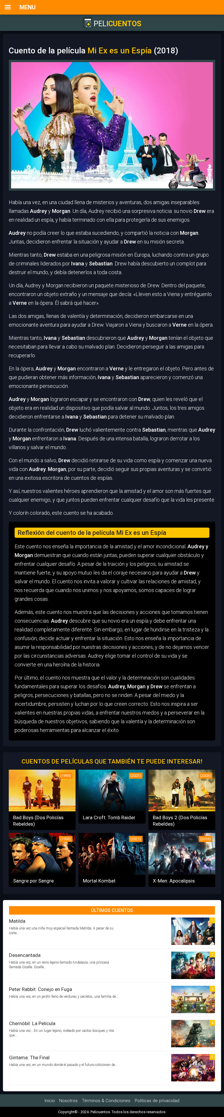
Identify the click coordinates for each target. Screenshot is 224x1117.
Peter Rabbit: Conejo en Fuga (40, 989)
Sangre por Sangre (33, 881)
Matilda (17, 921)
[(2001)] (111, 809)
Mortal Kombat (99, 881)
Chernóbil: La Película (32, 1023)
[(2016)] (181, 873)
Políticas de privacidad (157, 1100)
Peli (116, 24)
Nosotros (68, 1100)
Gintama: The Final (29, 1057)
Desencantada (25, 955)
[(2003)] (181, 809)
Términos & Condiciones (106, 1100)
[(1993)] (42, 873)
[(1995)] (42, 809)
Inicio (50, 1100)
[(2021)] (111, 873)
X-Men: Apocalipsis (174, 881)
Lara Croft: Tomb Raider (109, 817)
